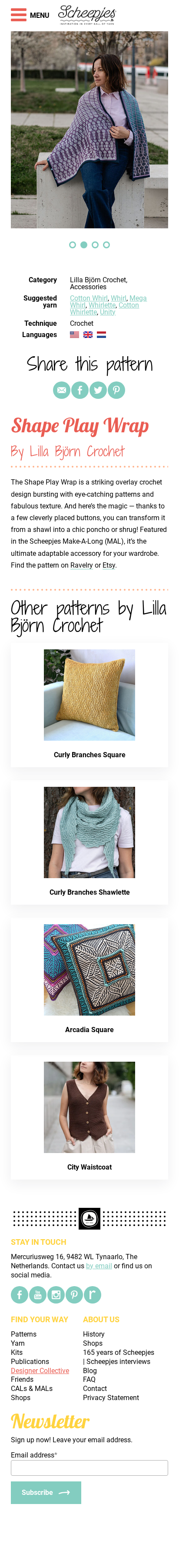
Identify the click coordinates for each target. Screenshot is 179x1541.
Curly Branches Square (90, 755)
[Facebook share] (80, 390)
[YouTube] (37, 1295)
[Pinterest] (116, 390)
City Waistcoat (89, 1167)
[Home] (87, 15)
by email (99, 1266)
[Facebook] (19, 1295)
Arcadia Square (89, 1030)
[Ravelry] (92, 1295)
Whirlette (102, 305)
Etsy (109, 565)
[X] (98, 390)
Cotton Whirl (89, 298)
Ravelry (81, 565)
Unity (108, 312)
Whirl (118, 298)
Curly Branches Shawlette (90, 892)
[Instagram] (56, 1295)
